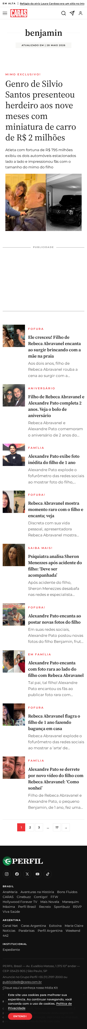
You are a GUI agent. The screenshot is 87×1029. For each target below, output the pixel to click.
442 (5, 936)
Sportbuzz (62, 907)
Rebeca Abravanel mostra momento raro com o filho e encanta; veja (55, 509)
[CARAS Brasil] (18, 13)
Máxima (9, 907)
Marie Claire (74, 926)
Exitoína (55, 926)
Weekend (73, 931)
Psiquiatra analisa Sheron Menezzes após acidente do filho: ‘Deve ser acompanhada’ (55, 565)
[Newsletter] (72, 13)
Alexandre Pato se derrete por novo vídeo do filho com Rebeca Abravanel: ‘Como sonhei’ (55, 778)
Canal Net (10, 926)
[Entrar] (80, 13)
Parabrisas (27, 931)
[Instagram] (7, 874)
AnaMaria (10, 892)
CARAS (8, 897)
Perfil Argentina (50, 931)
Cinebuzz (24, 897)
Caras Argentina (33, 926)
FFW (54, 897)
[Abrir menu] (5, 13)
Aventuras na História (37, 892)
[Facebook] (17, 874)
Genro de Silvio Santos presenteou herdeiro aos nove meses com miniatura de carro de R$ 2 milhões (40, 110)
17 (57, 827)
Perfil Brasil (27, 907)
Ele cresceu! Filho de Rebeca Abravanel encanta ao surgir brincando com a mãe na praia (54, 346)
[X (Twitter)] (27, 874)
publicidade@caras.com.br (22, 982)
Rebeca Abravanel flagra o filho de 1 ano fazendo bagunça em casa (54, 722)
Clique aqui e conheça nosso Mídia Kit (30, 987)
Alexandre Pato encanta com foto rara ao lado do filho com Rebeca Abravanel (56, 669)
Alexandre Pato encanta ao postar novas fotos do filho (54, 619)
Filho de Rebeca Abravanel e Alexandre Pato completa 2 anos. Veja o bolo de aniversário (56, 406)
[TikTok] (48, 874)
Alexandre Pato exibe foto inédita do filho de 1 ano (53, 459)
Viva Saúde (11, 912)
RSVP (77, 907)
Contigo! (41, 897)
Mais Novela (49, 902)
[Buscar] (63, 13)
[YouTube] (37, 874)
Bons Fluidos (67, 892)
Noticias (9, 931)
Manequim (70, 902)
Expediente (11, 950)
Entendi (20, 1016)
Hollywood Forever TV (20, 902)
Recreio (45, 907)
